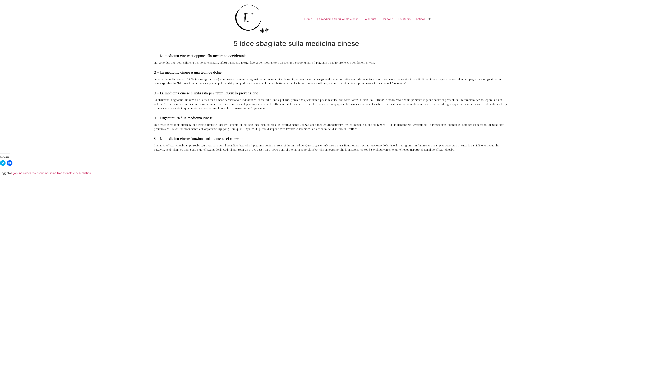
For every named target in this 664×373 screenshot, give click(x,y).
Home (308, 19)
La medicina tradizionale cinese (337, 19)
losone (40, 173)
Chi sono (387, 19)
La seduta (370, 19)
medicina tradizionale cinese (63, 173)
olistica (86, 173)
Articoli (420, 19)
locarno (31, 173)
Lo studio (404, 19)
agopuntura (18, 173)
